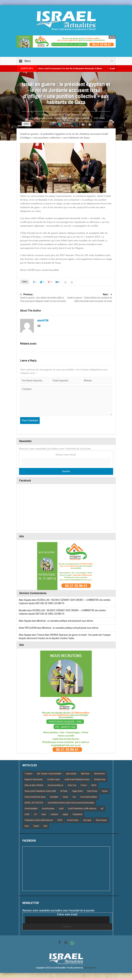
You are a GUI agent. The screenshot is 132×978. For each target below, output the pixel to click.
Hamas (70, 118)
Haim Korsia (92, 791)
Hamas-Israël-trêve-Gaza (35, 797)
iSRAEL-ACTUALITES (34, 802)
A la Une (34, 118)
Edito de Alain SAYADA (34, 785)
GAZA (93, 785)
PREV (59, 820)
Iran (74, 797)
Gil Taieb (63, 791)
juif (102, 808)
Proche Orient (72, 820)
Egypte (57, 118)
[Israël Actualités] (66, 20)
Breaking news (46, 118)
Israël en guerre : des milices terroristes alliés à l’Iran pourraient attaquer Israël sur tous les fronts (43, 298)
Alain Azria (85, 773)
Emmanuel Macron (55, 785)
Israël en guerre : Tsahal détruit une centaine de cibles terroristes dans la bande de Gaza (89, 298)
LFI (35, 814)
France (84, 785)
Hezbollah (54, 797)
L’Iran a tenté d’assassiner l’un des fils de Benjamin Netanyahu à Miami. (51, 68)
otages (65, 814)
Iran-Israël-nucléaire (88, 797)
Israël (77, 118)
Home (20, 126)
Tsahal (36, 826)
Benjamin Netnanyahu (34, 779)
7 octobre (28, 773)
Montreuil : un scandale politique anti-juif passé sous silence (65, 621)
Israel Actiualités (31, 808)
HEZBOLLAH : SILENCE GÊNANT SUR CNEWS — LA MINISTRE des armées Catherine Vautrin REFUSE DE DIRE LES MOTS (62, 612)
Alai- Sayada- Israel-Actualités (49, 773)
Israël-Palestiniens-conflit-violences (82, 808)
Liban (43, 814)
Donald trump (99, 779)
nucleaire (54, 814)
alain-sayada (71, 773)
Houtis (65, 797)
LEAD (27, 814)
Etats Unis (72, 785)
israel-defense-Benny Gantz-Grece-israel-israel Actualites (71, 802)
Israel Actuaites (48, 808)
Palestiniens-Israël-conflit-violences (39, 820)
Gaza (63, 118)
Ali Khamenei (99, 773)
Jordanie (85, 118)
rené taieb (87, 820)
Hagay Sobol (77, 791)
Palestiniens (77, 814)
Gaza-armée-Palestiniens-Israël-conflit (40, 791)
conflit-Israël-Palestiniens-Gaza (77, 779)
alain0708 (56, 115)
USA (45, 826)
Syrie (27, 826)
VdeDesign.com (90, 967)
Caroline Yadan (53, 779)
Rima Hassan (101, 820)
